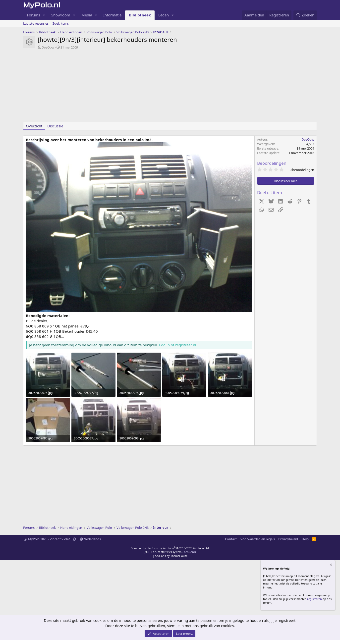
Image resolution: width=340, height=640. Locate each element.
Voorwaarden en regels (257, 539)
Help (305, 539)
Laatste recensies (36, 23)
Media (86, 14)
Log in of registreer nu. (178, 344)
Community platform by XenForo (170, 548)
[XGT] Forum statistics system (170, 552)
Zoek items (61, 23)
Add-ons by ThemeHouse (171, 556)
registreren (314, 599)
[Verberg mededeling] (331, 565)
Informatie (112, 14)
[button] (44, 15)
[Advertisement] (170, 87)
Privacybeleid (288, 539)
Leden (163, 14)
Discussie (55, 125)
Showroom (60, 14)
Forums (33, 14)
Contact (231, 539)
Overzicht (34, 125)
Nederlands (92, 539)
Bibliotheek (140, 14)
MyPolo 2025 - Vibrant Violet (49, 539)
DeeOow (48, 47)
